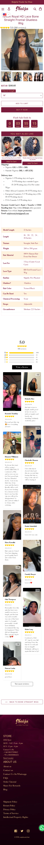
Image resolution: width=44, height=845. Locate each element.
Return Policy (9, 806)
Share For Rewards (11, 786)
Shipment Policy (10, 802)
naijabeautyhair (25, 837)
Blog (5, 790)
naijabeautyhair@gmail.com (18, 213)
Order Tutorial (9, 782)
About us (7, 767)
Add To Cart (11, 161)
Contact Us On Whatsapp (15, 774)
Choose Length (8, 91)
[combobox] (6, 14)
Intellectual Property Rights (15, 817)
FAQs (5, 778)
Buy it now (22, 110)
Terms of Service (11, 813)
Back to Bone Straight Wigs (23, 702)
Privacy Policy (9, 810)
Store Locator (8, 758)
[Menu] (3, 9)
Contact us (8, 770)
